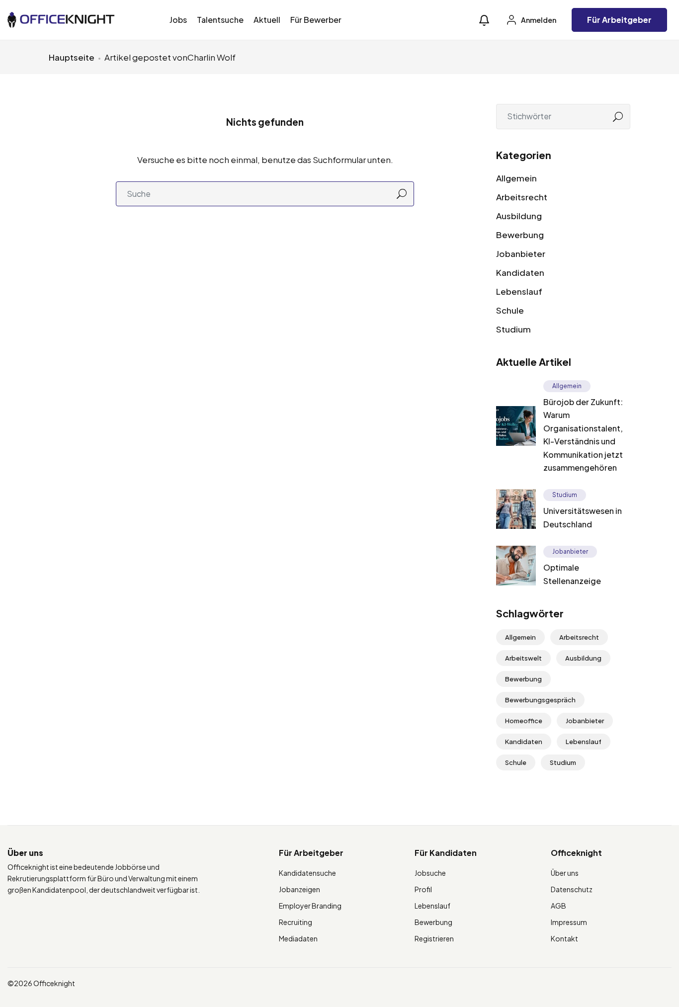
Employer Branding (310, 905)
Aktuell (267, 19)
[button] (484, 20)
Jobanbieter (520, 253)
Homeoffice (523, 721)
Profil (423, 889)
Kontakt (564, 938)
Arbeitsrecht (521, 196)
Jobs (178, 19)
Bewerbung (520, 234)
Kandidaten (520, 272)
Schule (510, 310)
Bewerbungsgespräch (540, 700)
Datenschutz (572, 889)
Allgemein (516, 177)
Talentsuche (220, 19)
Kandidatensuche (307, 872)
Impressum (569, 922)
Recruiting (295, 922)
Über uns (565, 872)
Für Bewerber (315, 19)
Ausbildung (519, 215)
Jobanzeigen (299, 889)
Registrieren (434, 938)
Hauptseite (71, 57)
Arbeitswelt (523, 658)
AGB (558, 905)
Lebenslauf (519, 291)
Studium (513, 329)
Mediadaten (298, 938)
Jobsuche (430, 872)
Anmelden (538, 19)
